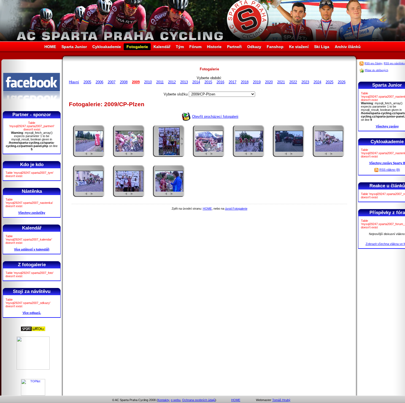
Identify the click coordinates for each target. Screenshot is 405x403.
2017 (232, 82)
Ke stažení (299, 46)
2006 (99, 82)
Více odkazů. (32, 312)
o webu (175, 400)
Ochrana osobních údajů (198, 400)
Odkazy (254, 46)
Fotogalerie (137, 46)
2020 (269, 82)
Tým (180, 46)
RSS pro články (373, 63)
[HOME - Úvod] (202, 40)
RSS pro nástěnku (394, 63)
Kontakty (163, 400)
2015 (208, 82)
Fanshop (275, 46)
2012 (172, 82)
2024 (317, 82)
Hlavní (74, 82)
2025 (329, 82)
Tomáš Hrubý (281, 400)
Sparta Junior (74, 46)
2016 (220, 82)
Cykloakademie (106, 46)
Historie (214, 46)
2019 (257, 82)
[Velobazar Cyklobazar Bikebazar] (33, 368)
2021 (281, 82)
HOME (50, 46)
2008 (124, 82)
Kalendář (161, 46)
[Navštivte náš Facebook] (31, 104)
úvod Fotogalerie (236, 208)
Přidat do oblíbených (376, 70)
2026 (341, 82)
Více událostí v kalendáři (31, 249)
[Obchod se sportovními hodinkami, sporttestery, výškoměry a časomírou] (33, 332)
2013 (184, 82)
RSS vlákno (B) (389, 169)
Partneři (234, 46)
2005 (87, 82)
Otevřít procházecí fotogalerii (215, 116)
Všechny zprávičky (31, 212)
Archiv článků (348, 46)
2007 (111, 82)
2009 (136, 82)
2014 (196, 82)
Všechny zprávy (387, 126)
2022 (293, 82)
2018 (245, 82)
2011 (160, 82)
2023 (305, 82)
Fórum (195, 46)
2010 (148, 82)
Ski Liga (321, 46)
